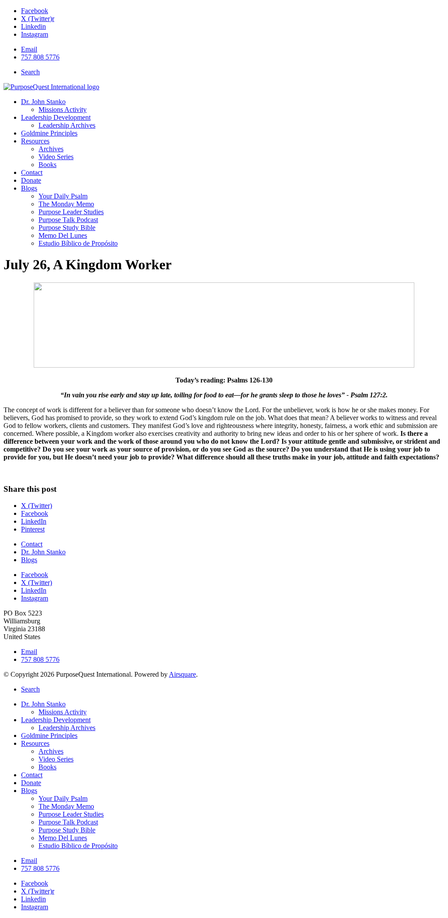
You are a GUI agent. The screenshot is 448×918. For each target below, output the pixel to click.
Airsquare (182, 674)
